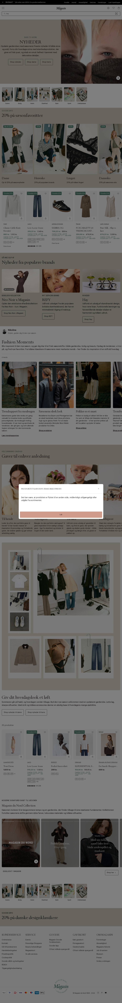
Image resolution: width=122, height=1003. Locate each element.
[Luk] (98, 488)
